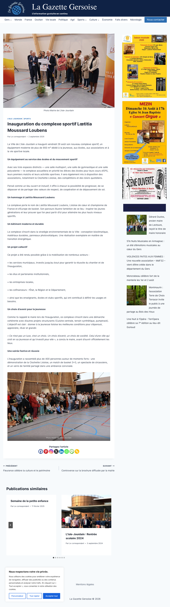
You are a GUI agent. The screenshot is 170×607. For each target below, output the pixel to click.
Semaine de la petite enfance (29, 501)
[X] (56, 451)
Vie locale (51, 19)
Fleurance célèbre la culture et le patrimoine (26, 468)
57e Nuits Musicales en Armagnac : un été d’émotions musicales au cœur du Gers (145, 245)
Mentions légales (85, 584)
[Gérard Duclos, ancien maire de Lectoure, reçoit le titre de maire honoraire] (137, 225)
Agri (72, 19)
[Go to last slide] (10, 525)
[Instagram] (51, 451)
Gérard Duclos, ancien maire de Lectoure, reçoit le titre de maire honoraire (157, 224)
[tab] (53, 557)
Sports (27, 119)
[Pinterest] (46, 451)
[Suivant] (107, 525)
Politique (63, 19)
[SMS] (71, 451)
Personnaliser (17, 596)
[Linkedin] (61, 451)
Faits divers (121, 19)
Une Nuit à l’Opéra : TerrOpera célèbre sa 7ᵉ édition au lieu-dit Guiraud (143, 323)
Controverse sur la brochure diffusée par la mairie (87, 468)
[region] (34, 584)
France (28, 19)
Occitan (39, 19)
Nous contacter (155, 19)
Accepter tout (52, 596)
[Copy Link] (77, 451)
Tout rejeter (34, 596)
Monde (18, 19)
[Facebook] (40, 451)
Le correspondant (18, 137)
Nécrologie (136, 19)
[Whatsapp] (66, 451)
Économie (107, 19)
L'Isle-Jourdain (14, 119)
